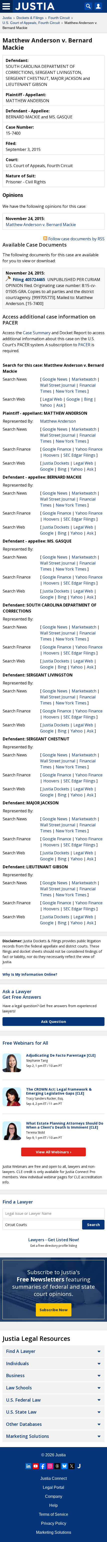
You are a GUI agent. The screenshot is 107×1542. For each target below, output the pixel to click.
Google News (55, 379)
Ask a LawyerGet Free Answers (21, 994)
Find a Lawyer (17, 1202)
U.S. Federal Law (23, 1400)
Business (15, 1375)
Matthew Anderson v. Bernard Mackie (41, 224)
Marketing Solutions (27, 1436)
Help (53, 1505)
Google (73, 399)
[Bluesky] (64, 1466)
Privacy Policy (53, 1523)
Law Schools (19, 1388)
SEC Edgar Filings (79, 455)
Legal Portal (53, 1487)
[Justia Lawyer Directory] (79, 1466)
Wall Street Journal (57, 385)
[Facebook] (43, 1466)
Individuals (17, 1363)
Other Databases (24, 1424)
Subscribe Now (54, 1309)
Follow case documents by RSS (76, 239)
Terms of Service (53, 1514)
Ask (59, 405)
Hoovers (51, 455)
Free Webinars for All (25, 1043)
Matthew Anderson (58, 421)
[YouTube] (36, 1466)
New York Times (71, 391)
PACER (84, 344)
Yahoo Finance (89, 449)
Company (53, 1496)
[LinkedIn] (28, 1466)
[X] (72, 1466)
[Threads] (57, 1466)
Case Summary (37, 332)
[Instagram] (50, 1466)
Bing (88, 399)
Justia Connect (53, 1478)
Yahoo (46, 405)
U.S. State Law (21, 1412)
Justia (60, 1455)
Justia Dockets (56, 463)
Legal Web (52, 399)
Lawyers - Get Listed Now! (53, 1239)
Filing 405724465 (29, 279)
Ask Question (53, 1021)
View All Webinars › (53, 1151)
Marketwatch (84, 379)
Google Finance (57, 449)
